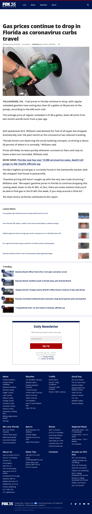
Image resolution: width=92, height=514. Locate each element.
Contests (53, 451)
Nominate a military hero (10, 412)
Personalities (7, 463)
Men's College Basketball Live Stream (80, 474)
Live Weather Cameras (34, 380)
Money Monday (77, 403)
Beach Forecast (31, 395)
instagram (80, 504)
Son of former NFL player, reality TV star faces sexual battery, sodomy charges (31, 223)
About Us (7, 451)
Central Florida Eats (56, 446)
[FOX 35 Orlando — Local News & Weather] (10, 5)
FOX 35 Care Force (78, 382)
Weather (30, 376)
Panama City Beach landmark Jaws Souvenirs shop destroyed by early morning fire (50, 299)
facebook (71, 504)
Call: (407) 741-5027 (33, 455)
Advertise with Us (9, 479)
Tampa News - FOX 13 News (80, 436)
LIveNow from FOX (56, 443)
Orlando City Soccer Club (33, 438)
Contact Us (7, 460)
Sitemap (6, 421)
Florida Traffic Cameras (57, 392)
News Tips (31, 451)
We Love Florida (77, 380)
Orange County (8, 401)
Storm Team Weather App (34, 404)
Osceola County (8, 403)
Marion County (8, 398)
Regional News (79, 426)
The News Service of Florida (11, 44)
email (88, 504)
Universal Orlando (9, 443)
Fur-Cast (75, 398)
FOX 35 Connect (31, 467)
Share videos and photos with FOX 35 (33, 463)
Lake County (7, 395)
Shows (52, 426)
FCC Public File (8, 489)
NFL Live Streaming (79, 458)
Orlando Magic (31, 435)
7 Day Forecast (31, 390)
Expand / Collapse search (88, 5)
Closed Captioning (9, 487)
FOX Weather (30, 401)
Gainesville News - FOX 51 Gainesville (80, 431)
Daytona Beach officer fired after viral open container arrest (41, 272)
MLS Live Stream (78, 485)
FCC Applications (9, 492)
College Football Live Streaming (79, 461)
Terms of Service (47, 359)
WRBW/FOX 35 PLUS (10, 484)
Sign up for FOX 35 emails (9, 472)
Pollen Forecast (31, 398)
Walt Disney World (9, 437)
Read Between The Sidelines (33, 431)
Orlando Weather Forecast (32, 386)
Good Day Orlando (55, 435)
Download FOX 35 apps (11, 476)
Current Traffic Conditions (54, 383)
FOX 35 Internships (9, 468)
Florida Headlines (9, 380)
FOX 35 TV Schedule (56, 432)
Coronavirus (26, 44)
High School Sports (32, 442)
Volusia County (8, 409)
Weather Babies (77, 385)
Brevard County (8, 390)
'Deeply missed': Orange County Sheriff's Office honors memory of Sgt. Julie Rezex (50, 290)
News (5, 376)
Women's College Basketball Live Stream (80, 479)
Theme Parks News (10, 435)
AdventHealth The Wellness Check (78, 389)
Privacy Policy (48, 357)
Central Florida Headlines (8, 383)
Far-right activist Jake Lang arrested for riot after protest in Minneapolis (28, 243)
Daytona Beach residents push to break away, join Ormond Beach (43, 281)
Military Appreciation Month (10, 417)
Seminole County (9, 406)
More (54, 5)
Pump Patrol (53, 380)
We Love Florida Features (8, 431)
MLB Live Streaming (79, 465)
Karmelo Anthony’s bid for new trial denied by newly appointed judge (27, 253)
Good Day (77, 376)
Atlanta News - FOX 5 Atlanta (79, 440)
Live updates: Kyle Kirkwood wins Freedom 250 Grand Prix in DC (25, 213)
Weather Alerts (31, 382)
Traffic (52, 376)
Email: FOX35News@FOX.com (34, 459)
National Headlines (9, 387)
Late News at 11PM (56, 441)
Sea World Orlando (9, 440)
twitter (75, 504)
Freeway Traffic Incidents (54, 388)
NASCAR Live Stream (79, 468)
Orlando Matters (55, 438)
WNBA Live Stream (79, 483)
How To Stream (54, 430)
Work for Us (7, 466)
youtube (84, 504)
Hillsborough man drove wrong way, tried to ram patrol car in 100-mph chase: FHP (32, 233)
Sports (29, 426)
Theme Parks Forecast (34, 392)
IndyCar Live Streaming (80, 470)
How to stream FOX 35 (11, 455)
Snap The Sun (31, 408)
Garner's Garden (77, 395)
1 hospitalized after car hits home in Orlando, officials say (40, 308)
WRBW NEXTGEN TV (10, 481)
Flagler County (8, 392)
